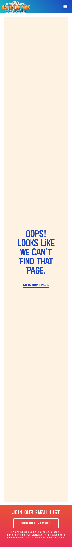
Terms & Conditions (35, 538)
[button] (65, 6)
